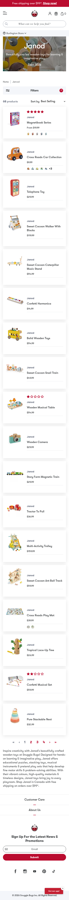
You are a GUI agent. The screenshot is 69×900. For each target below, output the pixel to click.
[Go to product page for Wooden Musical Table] (15, 407)
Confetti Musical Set (39, 684)
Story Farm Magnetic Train (43, 477)
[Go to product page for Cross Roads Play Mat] (15, 615)
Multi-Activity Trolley (39, 546)
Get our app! (53, 891)
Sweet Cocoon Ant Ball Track (44, 580)
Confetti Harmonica (39, 303)
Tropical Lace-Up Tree (40, 650)
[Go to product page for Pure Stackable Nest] (15, 719)
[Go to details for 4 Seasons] (28, 134)
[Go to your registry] (56, 14)
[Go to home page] (34, 14)
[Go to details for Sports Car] (46, 168)
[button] (35, 111)
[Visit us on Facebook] (15, 871)
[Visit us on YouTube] (34, 871)
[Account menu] (50, 14)
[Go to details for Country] (32, 626)
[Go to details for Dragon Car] (41, 168)
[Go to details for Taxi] (37, 168)
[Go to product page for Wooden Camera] (15, 442)
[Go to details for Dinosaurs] (32, 134)
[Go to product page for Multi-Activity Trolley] (15, 546)
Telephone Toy (35, 191)
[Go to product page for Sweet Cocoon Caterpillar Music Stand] (15, 267)
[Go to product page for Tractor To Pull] (15, 511)
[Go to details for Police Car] (32, 168)
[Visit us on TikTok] (54, 871)
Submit (34, 857)
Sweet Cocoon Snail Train (42, 372)
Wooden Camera (37, 442)
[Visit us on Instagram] (25, 871)
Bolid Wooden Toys (38, 338)
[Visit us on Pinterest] (44, 871)
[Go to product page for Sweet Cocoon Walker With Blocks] (15, 228)
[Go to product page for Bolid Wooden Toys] (15, 338)
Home (6, 82)
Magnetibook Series (39, 122)
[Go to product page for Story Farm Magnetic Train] (15, 477)
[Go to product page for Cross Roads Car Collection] (15, 157)
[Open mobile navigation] (5, 13)
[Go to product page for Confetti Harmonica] (15, 304)
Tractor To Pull (35, 511)
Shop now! (50, 3)
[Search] (6, 23)
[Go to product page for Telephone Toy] (15, 192)
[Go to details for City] (28, 626)
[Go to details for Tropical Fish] (46, 134)
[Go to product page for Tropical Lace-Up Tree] (15, 650)
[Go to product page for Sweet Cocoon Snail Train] (15, 373)
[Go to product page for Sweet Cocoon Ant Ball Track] (15, 581)
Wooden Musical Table (41, 407)
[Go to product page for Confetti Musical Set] (15, 685)
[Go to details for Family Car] (28, 168)
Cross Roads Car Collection (44, 157)
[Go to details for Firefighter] (41, 134)
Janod (30, 117)
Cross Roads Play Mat (40, 615)
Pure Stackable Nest (39, 719)
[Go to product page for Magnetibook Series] (15, 122)
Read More (34, 64)
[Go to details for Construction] (37, 134)
